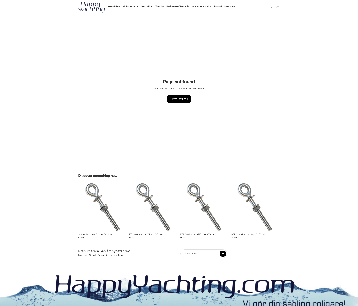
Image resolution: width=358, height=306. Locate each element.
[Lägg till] (123, 227)
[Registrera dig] (223, 254)
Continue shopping (179, 98)
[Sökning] (266, 7)
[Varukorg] (278, 7)
